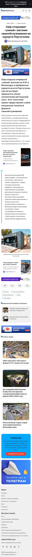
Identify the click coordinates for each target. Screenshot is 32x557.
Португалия (7, 298)
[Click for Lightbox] (16, 241)
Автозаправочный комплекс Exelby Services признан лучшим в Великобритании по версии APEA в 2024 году (15, 392)
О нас (3, 496)
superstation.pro (11, 552)
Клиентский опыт (8, 295)
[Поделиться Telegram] (4, 285)
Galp (19, 295)
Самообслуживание (18, 292)
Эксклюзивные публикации (10, 519)
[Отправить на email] (19, 285)
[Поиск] (23, 10)
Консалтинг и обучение (9, 501)
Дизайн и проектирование (10, 498)
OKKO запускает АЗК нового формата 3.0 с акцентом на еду (16, 362)
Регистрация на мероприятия (11, 530)
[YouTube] (7, 546)
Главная (4, 493)
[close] (30, 4)
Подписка (4, 527)
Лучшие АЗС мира (7, 522)
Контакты (4, 509)
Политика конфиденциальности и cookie (14, 536)
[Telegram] (3, 546)
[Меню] (26, 10)
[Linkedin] (14, 546)
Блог (2, 504)
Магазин (6, 292)
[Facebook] (18, 546)
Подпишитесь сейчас (16, 454)
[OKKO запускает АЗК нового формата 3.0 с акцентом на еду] (16, 349)
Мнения (3, 525)
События (4, 507)
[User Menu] (29, 10)
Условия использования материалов (13, 533)
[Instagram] (10, 546)
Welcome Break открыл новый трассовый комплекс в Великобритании (15, 425)
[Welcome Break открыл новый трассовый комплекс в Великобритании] (16, 411)
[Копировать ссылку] (27, 285)
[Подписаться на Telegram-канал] (16, 472)
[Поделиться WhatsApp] (12, 285)
